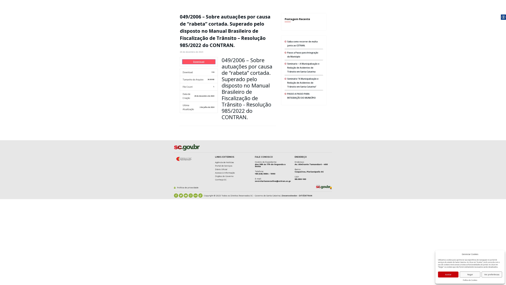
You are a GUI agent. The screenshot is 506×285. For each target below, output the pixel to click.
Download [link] (198, 61)
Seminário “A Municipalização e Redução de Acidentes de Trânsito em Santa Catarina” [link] (302, 82)
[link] (191, 52)
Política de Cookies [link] (470, 280)
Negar (470, 274)
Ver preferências (491, 274)
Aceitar (448, 274)
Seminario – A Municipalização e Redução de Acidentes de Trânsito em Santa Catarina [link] (303, 67)
